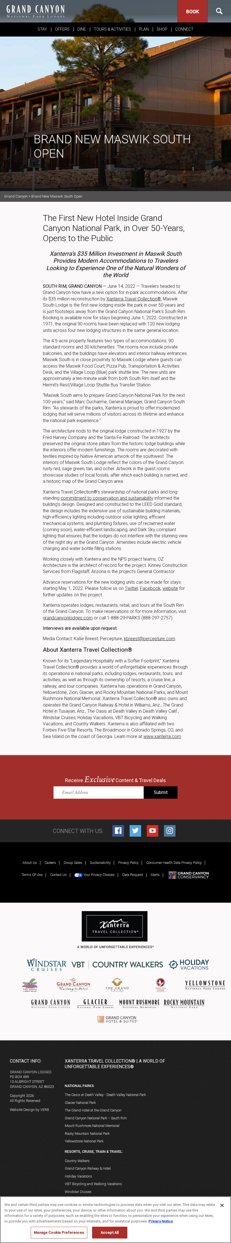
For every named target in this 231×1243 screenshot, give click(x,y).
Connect (184, 29)
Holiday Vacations (78, 1176)
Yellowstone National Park (84, 1141)
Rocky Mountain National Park (87, 1133)
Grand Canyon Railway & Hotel (88, 1168)
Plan (144, 29)
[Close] (222, 1205)
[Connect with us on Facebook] (118, 831)
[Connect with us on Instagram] (170, 831)
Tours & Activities (112, 29)
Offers (62, 29)
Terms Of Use (32, 875)
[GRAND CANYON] (35, 11)
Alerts (155, 875)
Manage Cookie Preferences (59, 1232)
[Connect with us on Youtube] (152, 831)
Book (192, 11)
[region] (115, 1219)
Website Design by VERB (29, 1110)
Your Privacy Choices (99, 875)
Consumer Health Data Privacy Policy (174, 863)
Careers (50, 863)
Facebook (150, 588)
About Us (30, 863)
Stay (42, 29)
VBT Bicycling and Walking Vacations (93, 1184)
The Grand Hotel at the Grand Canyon (93, 1110)
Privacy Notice (160, 1221)
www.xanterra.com (162, 736)
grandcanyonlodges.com (68, 618)
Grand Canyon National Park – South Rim (96, 1118)
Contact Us (58, 875)
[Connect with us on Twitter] (135, 831)
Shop (162, 29)
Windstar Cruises (78, 1192)
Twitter (131, 588)
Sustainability (100, 863)
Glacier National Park (80, 1103)
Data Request (132, 875)
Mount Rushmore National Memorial (92, 1126)
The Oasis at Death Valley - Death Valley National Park (105, 1095)
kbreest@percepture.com (149, 638)
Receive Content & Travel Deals (115, 780)
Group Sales (73, 863)
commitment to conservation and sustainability (107, 498)
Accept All (110, 1232)
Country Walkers (77, 1161)
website (170, 588)
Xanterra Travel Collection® (133, 299)
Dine (81, 29)
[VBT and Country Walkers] (117, 965)
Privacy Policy (128, 863)
